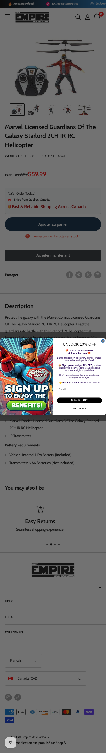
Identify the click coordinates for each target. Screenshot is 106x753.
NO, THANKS (79, 408)
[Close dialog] (103, 341)
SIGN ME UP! (79, 400)
